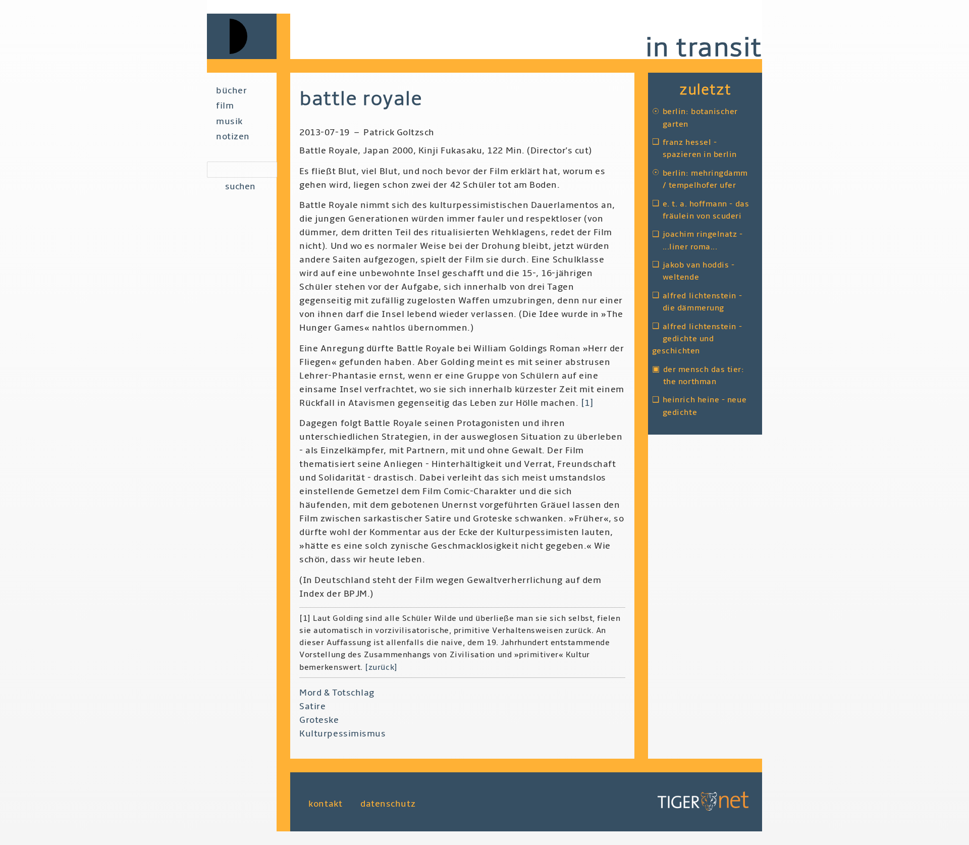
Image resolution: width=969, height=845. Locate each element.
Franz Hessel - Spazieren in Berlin (700, 148)
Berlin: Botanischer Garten (700, 118)
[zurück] (381, 667)
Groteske (319, 720)
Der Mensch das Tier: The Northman (703, 375)
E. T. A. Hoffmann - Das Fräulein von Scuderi (706, 210)
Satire (312, 706)
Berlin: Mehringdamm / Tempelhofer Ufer (705, 179)
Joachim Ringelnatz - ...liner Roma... (703, 240)
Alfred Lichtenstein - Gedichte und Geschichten (697, 339)
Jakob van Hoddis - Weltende (699, 271)
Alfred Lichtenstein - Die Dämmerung (702, 302)
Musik (229, 121)
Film (225, 105)
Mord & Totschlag (336, 693)
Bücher (231, 90)
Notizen (233, 136)
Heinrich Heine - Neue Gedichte (704, 406)
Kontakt (325, 804)
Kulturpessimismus (342, 733)
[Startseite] (248, 36)
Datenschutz (387, 804)
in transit (703, 47)
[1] (587, 403)
